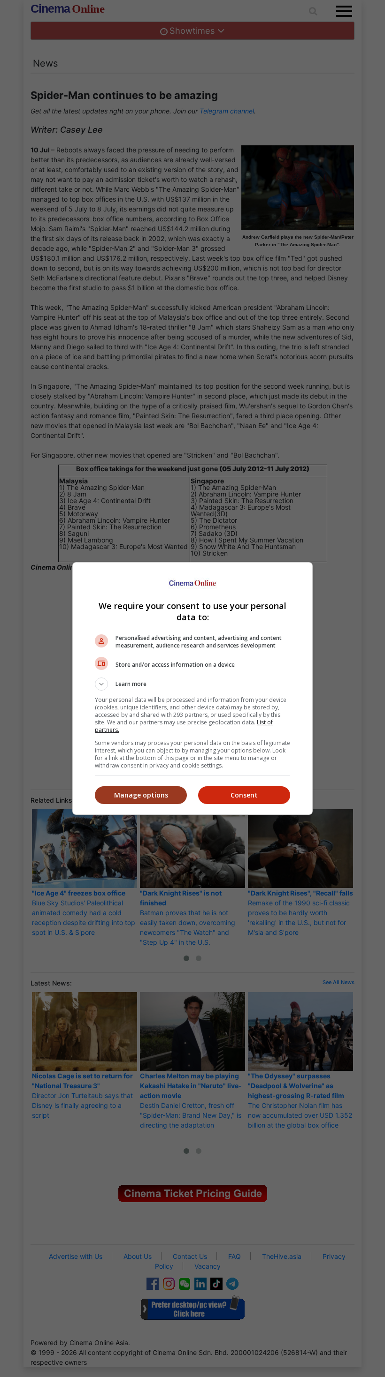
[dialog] (192, 688)
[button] (192, 684)
